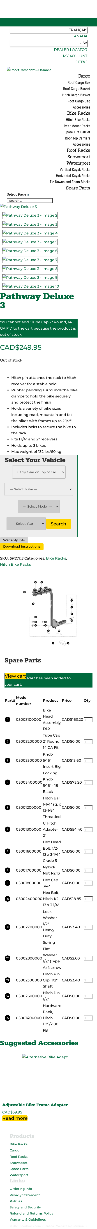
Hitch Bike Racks (78, 120)
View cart (15, 676)
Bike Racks (78, 113)
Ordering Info (21, 1189)
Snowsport (78, 157)
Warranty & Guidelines (28, 1219)
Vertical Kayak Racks (75, 170)
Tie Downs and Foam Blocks (70, 182)
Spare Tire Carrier (77, 132)
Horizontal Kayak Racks (73, 176)
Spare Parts (78, 188)
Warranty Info (14, 540)
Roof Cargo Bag (78, 101)
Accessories (81, 107)
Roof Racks (78, 150)
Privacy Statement (25, 1195)
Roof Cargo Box (79, 82)
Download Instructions (21, 546)
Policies (16, 1201)
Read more (15, 1118)
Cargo (84, 76)
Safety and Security (25, 1207)
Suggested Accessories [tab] (21, 1037)
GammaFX (80, 1226)
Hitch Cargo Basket (76, 95)
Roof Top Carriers (77, 138)
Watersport (78, 163)
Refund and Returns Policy (31, 1213)
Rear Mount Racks (77, 126)
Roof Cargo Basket (76, 89)
